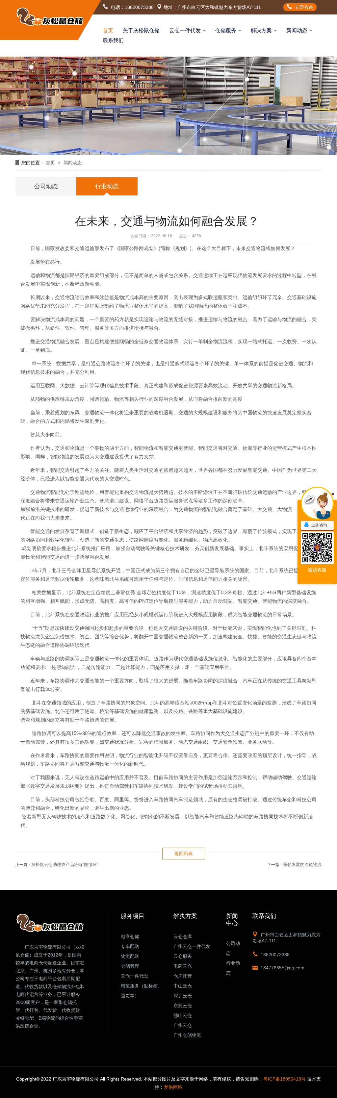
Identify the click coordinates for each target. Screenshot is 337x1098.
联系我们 (113, 40)
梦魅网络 (173, 1087)
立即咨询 (303, 7)
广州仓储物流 (187, 1035)
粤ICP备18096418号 (284, 1079)
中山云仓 (182, 985)
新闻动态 (296, 30)
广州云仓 (182, 1025)
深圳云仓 (182, 995)
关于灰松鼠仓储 (141, 30)
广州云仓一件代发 (191, 946)
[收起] (317, 503)
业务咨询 (319, 525)
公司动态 (46, 186)
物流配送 (130, 956)
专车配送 (130, 946)
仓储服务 (225, 30)
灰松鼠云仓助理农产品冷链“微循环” (64, 864)
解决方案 (261, 30)
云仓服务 (182, 956)
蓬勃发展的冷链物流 (302, 864)
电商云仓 (182, 966)
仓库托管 (182, 976)
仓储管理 (130, 966)
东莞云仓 (182, 1005)
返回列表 (183, 853)
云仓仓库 (182, 936)
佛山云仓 (182, 1015)
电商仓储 (130, 936)
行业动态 (107, 186)
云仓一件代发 (185, 30)
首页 (108, 30)
